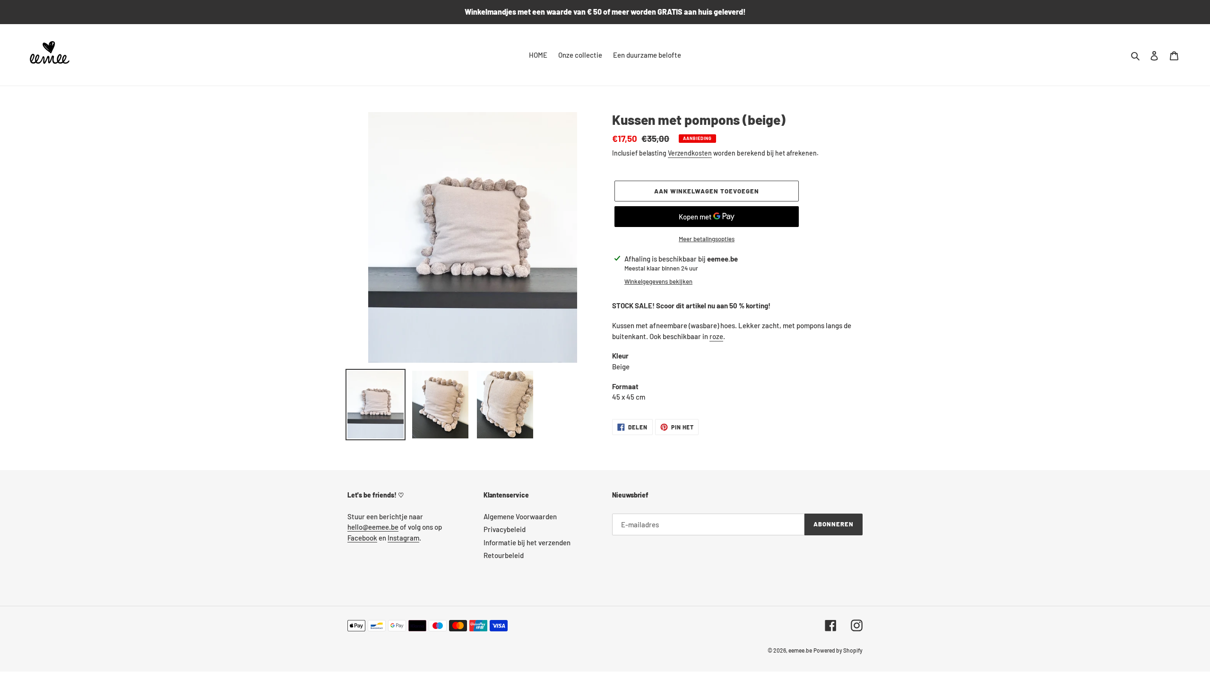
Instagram (403, 537)
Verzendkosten (690, 153)
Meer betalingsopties (707, 239)
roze (716, 336)
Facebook (362, 537)
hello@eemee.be (372, 527)
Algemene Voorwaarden (520, 516)
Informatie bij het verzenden (527, 542)
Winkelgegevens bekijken (658, 281)
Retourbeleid (504, 555)
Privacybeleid (505, 529)
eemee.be (800, 650)
